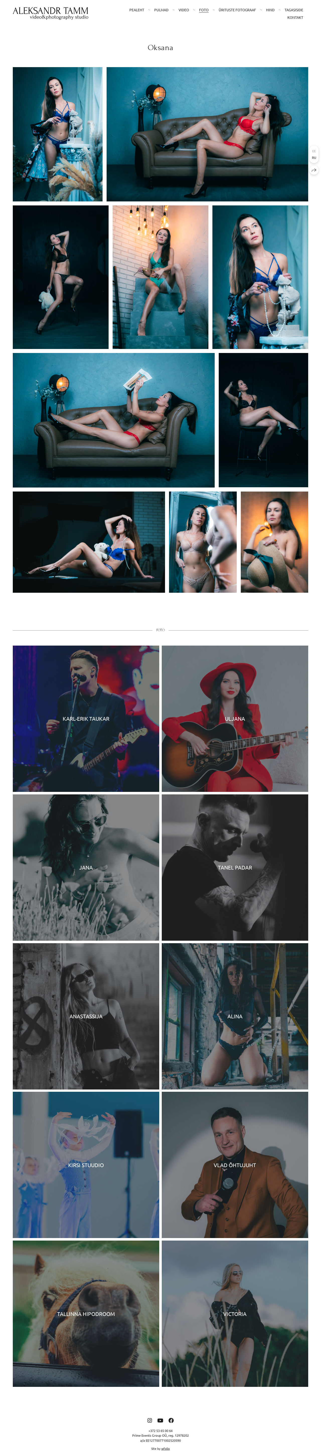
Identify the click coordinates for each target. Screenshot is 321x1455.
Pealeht (136, 10)
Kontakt (295, 17)
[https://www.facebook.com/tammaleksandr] (171, 1420)
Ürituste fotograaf (237, 10)
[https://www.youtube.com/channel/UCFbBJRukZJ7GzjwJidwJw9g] (160, 1420)
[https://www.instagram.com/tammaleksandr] (149, 1420)
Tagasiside (294, 10)
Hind (270, 10)
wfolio (165, 1448)
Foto (204, 10)
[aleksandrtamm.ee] (50, 13)
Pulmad (161, 10)
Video (184, 10)
